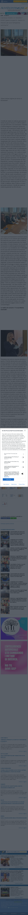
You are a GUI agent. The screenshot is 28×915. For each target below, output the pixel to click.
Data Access (14, 484)
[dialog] (14, 457)
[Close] (25, 431)
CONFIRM (8, 479)
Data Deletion (6, 484)
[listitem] (14, 454)
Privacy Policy (22, 484)
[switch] (23, 457)
